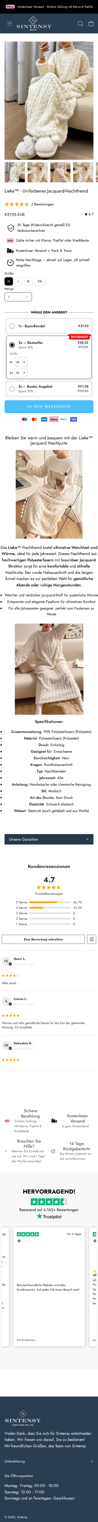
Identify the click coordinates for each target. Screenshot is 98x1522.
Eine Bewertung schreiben (43, 939)
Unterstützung (15, 1461)
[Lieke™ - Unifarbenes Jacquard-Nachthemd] (15, 172)
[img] (89, 214)
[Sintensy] (34, 23)
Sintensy (22, 1517)
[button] (80, 23)
